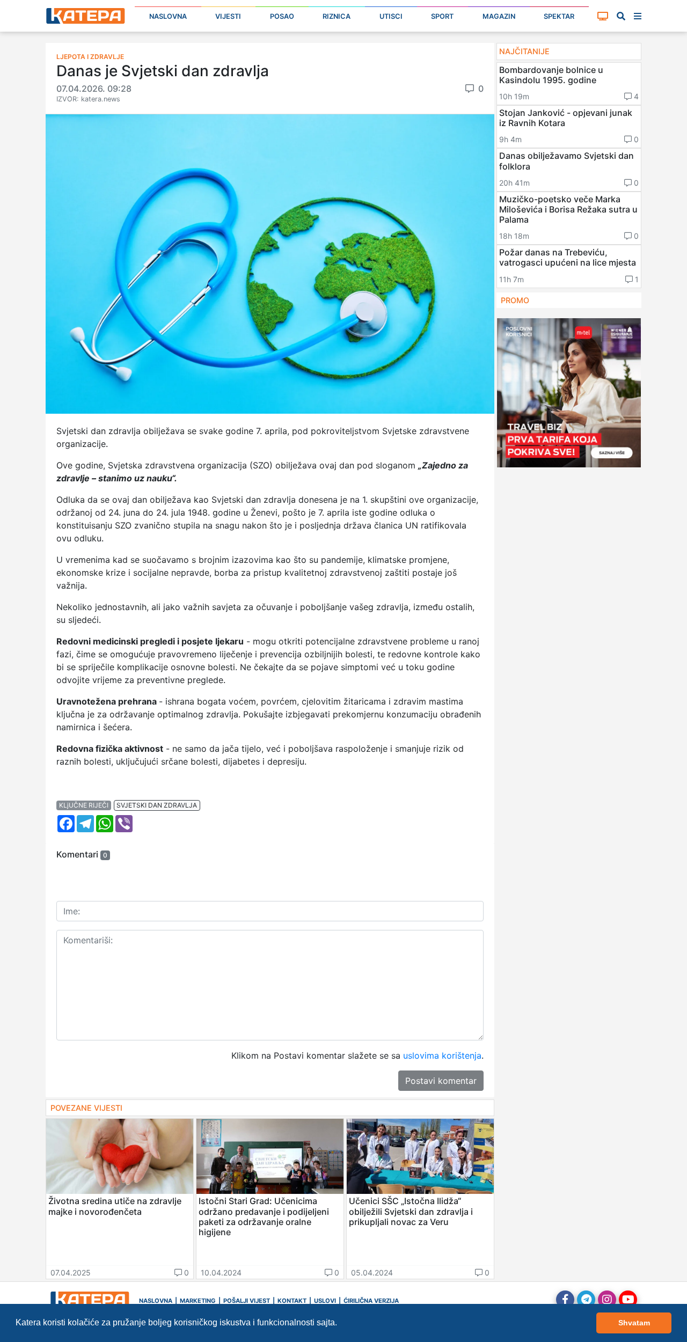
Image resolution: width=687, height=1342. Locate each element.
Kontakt (291, 1300)
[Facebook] (565, 1299)
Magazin (499, 16)
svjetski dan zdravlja (156, 805)
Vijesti (228, 16)
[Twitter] (586, 1299)
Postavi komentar (441, 1080)
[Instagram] (607, 1299)
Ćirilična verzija (371, 1300)
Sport (442, 16)
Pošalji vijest (246, 1300)
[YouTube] (628, 1299)
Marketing (198, 1300)
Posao (282, 16)
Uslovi (325, 1300)
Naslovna (168, 16)
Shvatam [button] (634, 1322)
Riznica (336, 16)
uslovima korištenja (442, 1055)
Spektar (559, 16)
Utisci (391, 16)
